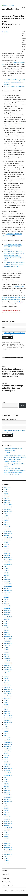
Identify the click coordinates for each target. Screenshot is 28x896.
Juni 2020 (6, 650)
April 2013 (6, 839)
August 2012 (7, 856)
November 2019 (8, 665)
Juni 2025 (6, 518)
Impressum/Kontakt (7, 886)
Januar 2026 (7, 502)
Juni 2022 (6, 597)
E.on (3, 347)
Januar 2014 (7, 819)
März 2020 (6, 656)
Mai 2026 (6, 494)
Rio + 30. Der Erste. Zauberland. (12, 468)
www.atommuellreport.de (18, 286)
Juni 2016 (6, 755)
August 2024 (7, 540)
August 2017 (7, 724)
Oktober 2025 (7, 509)
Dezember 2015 (8, 768)
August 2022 (7, 592)
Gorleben (10, 347)
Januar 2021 (7, 634)
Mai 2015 (6, 784)
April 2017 (6, 733)
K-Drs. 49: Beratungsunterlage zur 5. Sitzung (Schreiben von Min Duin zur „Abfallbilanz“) (13, 247)
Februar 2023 (7, 579)
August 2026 (7, 487)
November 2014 (8, 797)
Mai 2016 (6, 757)
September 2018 (8, 696)
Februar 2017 (7, 737)
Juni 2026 (6, 491)
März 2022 (6, 603)
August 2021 (7, 619)
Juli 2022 (6, 595)
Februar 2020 (7, 658)
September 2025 (8, 511)
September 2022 (8, 590)
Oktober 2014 (7, 799)
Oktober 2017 (7, 720)
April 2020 (6, 654)
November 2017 (8, 718)
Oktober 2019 (7, 667)
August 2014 (7, 803)
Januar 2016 (7, 766)
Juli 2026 (6, 489)
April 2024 (6, 549)
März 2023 (6, 577)
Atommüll (4, 345)
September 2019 (8, 669)
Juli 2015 (6, 779)
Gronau (14, 347)
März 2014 (6, 814)
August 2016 (7, 751)
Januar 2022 (7, 608)
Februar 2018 (7, 711)
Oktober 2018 (7, 694)
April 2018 (6, 707)
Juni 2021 (6, 623)
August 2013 (7, 830)
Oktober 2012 (7, 852)
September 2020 (8, 643)
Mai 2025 (6, 520)
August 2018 (7, 698)
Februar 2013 (7, 843)
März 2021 (6, 630)
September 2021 (8, 617)
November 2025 (8, 507)
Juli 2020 (6, 647)
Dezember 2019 (8, 663)
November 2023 (8, 560)
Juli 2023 (6, 568)
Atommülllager (10, 345)
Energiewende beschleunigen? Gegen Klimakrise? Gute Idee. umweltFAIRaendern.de (13, 451)
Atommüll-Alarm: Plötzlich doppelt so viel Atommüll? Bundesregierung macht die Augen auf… (14, 82)
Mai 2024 (6, 546)
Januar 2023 (7, 581)
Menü (23, 7)
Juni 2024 (6, 544)
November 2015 (8, 770)
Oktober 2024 (7, 535)
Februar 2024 (7, 553)
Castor (23, 345)
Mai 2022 (6, 599)
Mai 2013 (6, 836)
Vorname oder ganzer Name (9, 321)
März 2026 (6, 498)
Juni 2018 (6, 702)
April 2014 (6, 812)
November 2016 (8, 744)
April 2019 (6, 680)
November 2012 (8, 850)
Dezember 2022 (8, 584)
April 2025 (6, 522)
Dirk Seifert (6, 342)
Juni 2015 (6, 781)
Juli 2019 (6, 674)
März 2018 (6, 709)
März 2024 (6, 551)
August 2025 (7, 513)
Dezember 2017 (8, 716)
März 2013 (6, 841)
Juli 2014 (6, 806)
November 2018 (8, 691)
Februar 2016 (7, 764)
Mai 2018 (6, 705)
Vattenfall (8, 349)
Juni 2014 (6, 808)
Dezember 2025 (8, 505)
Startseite (4, 870)
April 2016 (6, 759)
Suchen (4, 402)
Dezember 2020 (8, 636)
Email (3, 327)
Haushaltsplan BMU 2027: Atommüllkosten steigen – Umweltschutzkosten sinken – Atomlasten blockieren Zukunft (14, 473)
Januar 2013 (7, 845)
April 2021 (6, 628)
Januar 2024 (7, 555)
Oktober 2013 (7, 825)
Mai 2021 (6, 625)
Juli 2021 (6, 621)
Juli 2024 (6, 542)
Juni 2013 (6, 834)
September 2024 (8, 538)
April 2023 (6, 575)
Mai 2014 (6, 810)
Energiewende (6, 882)
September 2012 (8, 854)
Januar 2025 (7, 529)
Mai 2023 (6, 573)
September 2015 (8, 775)
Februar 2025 (7, 527)
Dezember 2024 (8, 531)
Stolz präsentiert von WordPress (19, 890)
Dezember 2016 (8, 742)
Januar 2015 (7, 792)
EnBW (6, 347)
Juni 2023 (6, 570)
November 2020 (8, 639)
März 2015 (6, 788)
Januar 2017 (7, 740)
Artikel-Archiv (6, 878)
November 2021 (8, 612)
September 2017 (8, 722)
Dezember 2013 (8, 821)
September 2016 (8, 748)
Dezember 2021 (8, 610)
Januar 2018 (7, 713)
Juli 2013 (6, 832)
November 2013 (8, 823)
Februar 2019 (7, 685)
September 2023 (8, 564)
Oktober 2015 (7, 773)
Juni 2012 (6, 861)
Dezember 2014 (8, 795)
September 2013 (8, 828)
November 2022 (8, 586)
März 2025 (6, 524)
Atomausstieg (12, 344)
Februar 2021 (7, 632)
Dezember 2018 (8, 689)
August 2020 (7, 645)
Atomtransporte (17, 345)
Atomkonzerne (19, 344)
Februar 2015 (7, 790)
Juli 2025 (6, 516)
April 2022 (6, 601)
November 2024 (8, 533)
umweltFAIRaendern (10, 9)
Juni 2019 (6, 676)
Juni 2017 (6, 729)
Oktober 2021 (7, 614)
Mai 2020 (6, 652)
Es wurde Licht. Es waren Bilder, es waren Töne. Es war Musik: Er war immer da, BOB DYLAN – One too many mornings (15, 457)
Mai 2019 (6, 678)
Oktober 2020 (7, 641)
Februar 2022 (7, 606)
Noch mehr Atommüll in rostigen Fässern (14, 86)
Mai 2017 (6, 731)
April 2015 (6, 786)
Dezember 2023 (8, 557)
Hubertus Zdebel (18, 302)
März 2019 (6, 683)
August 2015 (7, 777)
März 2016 (6, 762)
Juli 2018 (6, 700)
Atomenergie (5, 344)
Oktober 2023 (7, 562)
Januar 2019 (7, 687)
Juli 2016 (6, 753)
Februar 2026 (7, 500)
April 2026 (6, 496)
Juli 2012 (6, 858)
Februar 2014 (7, 817)
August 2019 (7, 672)
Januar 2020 (7, 661)
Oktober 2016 (7, 746)
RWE (18, 347)
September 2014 (8, 801)
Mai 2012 (6, 863)
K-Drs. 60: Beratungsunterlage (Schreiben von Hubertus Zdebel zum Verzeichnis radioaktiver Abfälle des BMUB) (14, 264)
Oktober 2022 (7, 588)
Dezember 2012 (8, 847)
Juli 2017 (6, 727)
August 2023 (7, 566)
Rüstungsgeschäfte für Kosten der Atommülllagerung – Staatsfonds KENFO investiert (14, 464)
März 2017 (6, 735)
